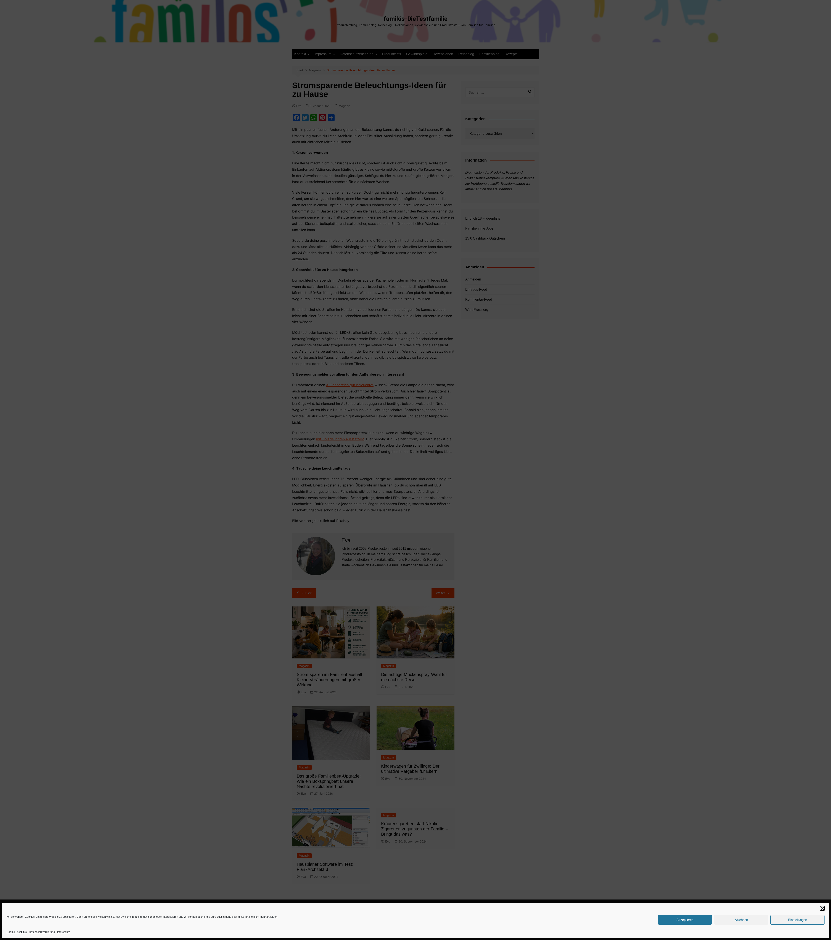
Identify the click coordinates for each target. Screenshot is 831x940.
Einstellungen (797, 920)
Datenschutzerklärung (42, 932)
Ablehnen (741, 920)
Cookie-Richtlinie (16, 932)
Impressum (63, 932)
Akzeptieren (684, 920)
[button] (822, 908)
